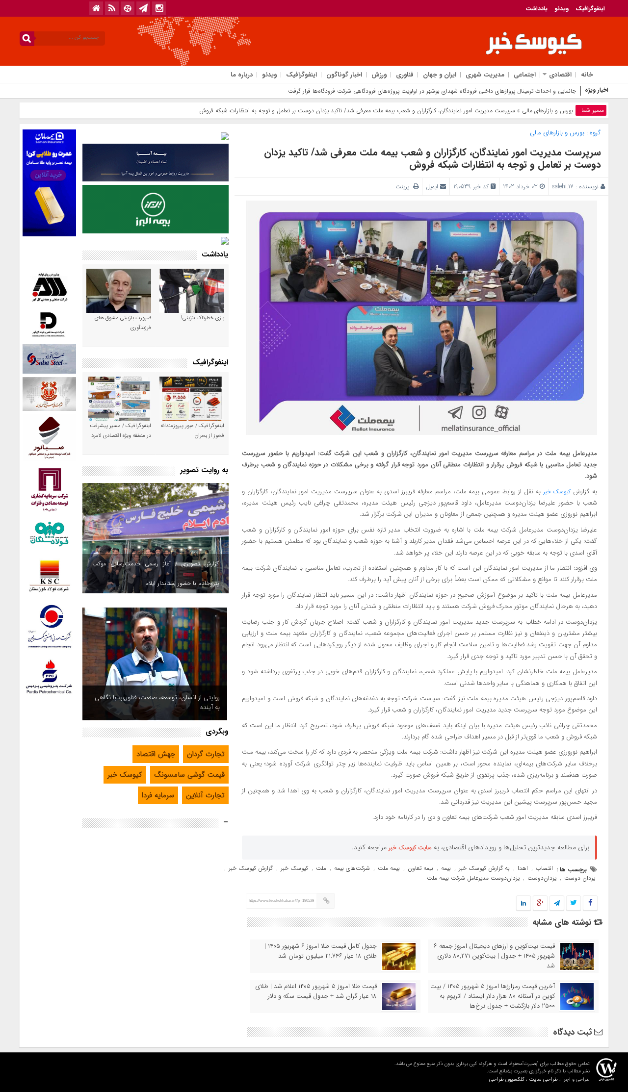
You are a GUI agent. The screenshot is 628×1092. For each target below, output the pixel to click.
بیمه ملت (389, 868)
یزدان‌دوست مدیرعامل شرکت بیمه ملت (473, 878)
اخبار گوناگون (344, 75)
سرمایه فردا (158, 795)
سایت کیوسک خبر (410, 847)
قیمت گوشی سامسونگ (189, 775)
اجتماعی (525, 75)
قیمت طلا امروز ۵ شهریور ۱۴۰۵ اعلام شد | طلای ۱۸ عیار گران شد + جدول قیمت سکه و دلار (316, 991)
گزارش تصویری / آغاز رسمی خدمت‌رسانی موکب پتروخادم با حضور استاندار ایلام (155, 573)
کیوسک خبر (557, 491)
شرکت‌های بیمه (352, 868)
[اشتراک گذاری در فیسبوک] (590, 903)
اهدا (523, 868)
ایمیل (432, 186)
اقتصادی (560, 75)
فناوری (405, 75)
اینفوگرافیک (590, 8)
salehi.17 (563, 186)
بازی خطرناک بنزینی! (202, 318)
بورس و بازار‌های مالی (547, 110)
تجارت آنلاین (205, 795)
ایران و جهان (439, 75)
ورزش (379, 75)
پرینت (404, 186)
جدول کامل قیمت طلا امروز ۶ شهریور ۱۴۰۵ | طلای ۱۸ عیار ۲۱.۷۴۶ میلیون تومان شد (320, 951)
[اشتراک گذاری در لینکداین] (523, 903)
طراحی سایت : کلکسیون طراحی (523, 1079)
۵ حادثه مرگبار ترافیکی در (546, 91)
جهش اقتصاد (155, 754)
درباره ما (242, 75)
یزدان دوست (579, 878)
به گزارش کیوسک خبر (484, 868)
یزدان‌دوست (541, 878)
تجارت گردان (206, 754)
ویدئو (561, 8)
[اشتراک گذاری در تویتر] (573, 903)
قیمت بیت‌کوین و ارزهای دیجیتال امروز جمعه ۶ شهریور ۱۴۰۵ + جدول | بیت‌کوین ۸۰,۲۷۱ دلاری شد (494, 956)
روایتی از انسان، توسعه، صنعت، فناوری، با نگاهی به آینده (157, 702)
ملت (321, 868)
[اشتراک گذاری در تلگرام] (557, 903)
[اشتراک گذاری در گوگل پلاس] (540, 903)
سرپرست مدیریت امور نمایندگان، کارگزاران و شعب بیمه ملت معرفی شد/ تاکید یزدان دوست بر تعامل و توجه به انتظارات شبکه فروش (432, 158)
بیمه (446, 868)
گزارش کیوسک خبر (251, 868)
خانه (587, 75)
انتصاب (544, 868)
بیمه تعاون (420, 868)
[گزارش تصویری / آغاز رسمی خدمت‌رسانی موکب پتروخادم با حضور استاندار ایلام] (155, 538)
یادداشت (536, 8)
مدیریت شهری (485, 75)
